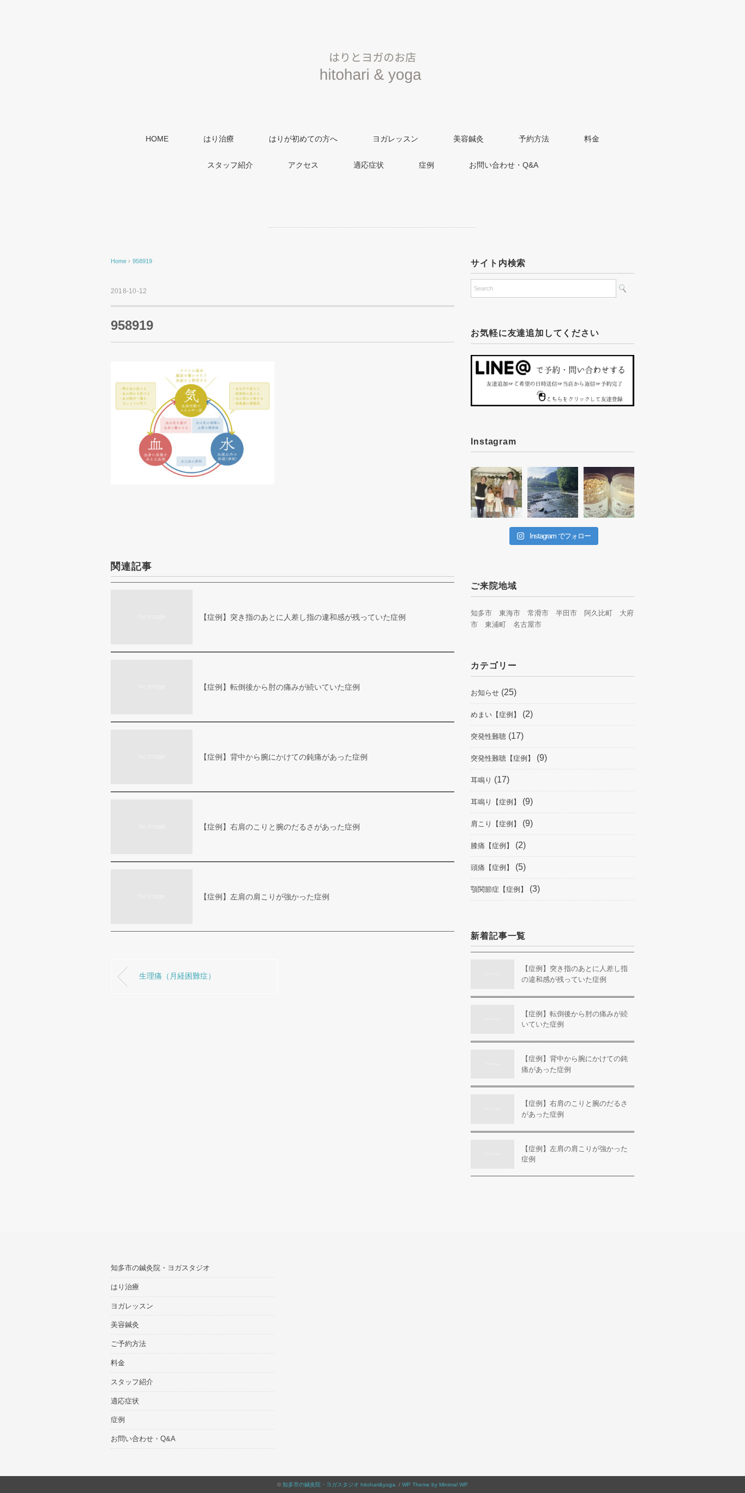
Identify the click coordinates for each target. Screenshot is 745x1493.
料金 (591, 138)
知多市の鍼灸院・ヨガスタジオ (160, 1268)
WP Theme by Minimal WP (435, 1485)
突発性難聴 (488, 736)
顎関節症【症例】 (499, 889)
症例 (426, 165)
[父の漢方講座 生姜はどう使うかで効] (609, 492)
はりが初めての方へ (303, 138)
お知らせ (485, 693)
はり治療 (218, 138)
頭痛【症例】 (492, 867)
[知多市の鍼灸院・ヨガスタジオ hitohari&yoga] (372, 46)
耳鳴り (481, 780)
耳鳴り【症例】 (495, 802)
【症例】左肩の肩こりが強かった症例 (264, 896)
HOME (157, 138)
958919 (142, 261)
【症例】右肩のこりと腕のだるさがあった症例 (280, 826)
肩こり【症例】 (495, 824)
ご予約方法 (128, 1344)
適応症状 (368, 165)
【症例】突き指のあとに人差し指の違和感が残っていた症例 (303, 617)
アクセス (303, 165)
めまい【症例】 (495, 714)
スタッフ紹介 (230, 165)
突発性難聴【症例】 (502, 758)
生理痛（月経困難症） (177, 975)
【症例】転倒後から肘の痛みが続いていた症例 (280, 687)
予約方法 (534, 138)
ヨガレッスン (395, 138)
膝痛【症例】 (492, 846)
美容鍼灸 (468, 138)
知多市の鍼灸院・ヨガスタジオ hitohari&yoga (339, 1485)
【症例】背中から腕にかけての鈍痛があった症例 (284, 757)
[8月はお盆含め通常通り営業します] (552, 492)
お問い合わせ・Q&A (503, 165)
